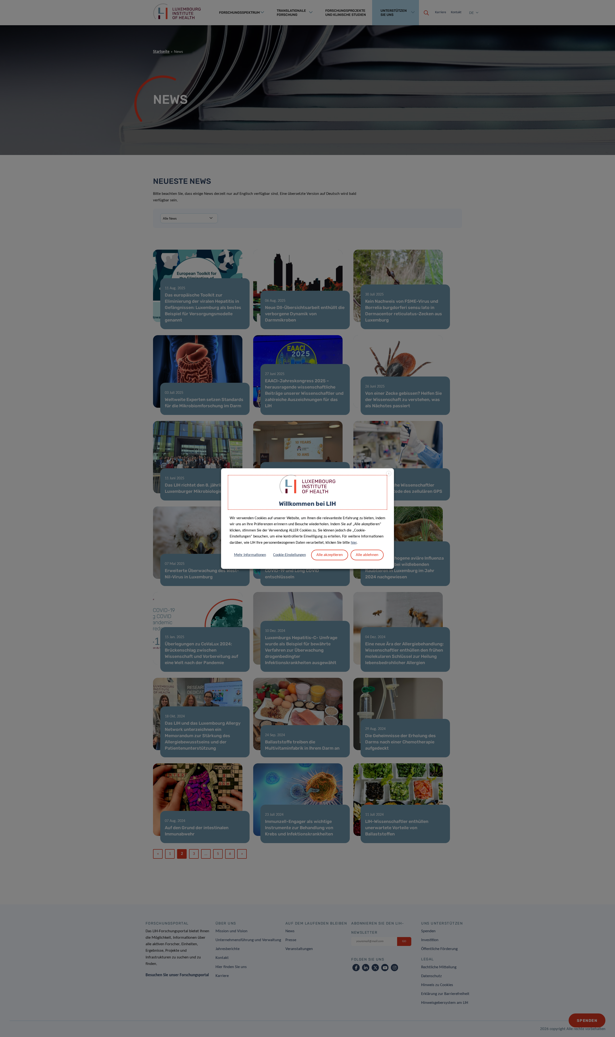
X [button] (388, 473)
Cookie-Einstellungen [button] (289, 555)
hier (354, 543)
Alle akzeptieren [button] (329, 555)
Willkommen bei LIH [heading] (307, 503)
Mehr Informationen (250, 555)
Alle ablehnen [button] (367, 555)
